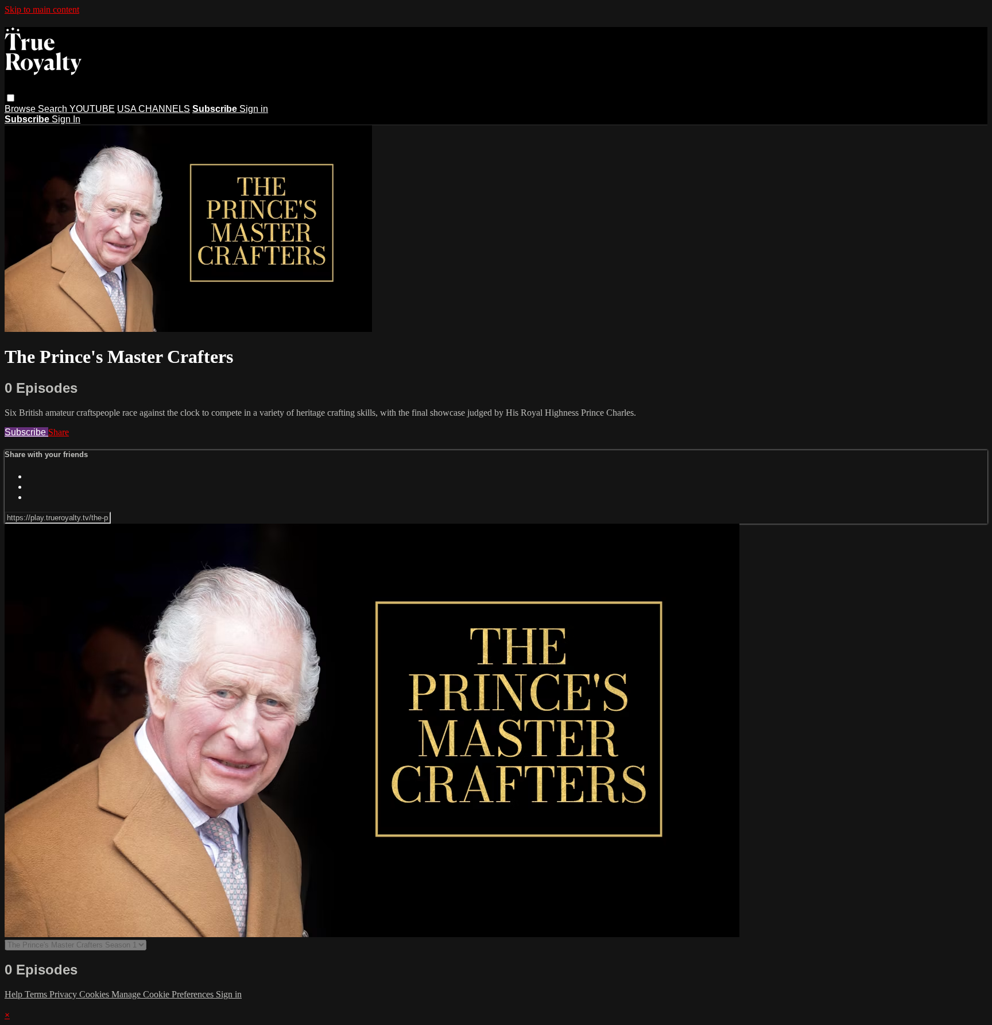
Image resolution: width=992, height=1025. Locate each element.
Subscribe (26, 432)
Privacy (64, 994)
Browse (21, 109)
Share (58, 432)
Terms (37, 994)
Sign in (253, 109)
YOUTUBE (92, 109)
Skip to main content (42, 9)
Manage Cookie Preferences (163, 994)
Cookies (95, 994)
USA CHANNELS (153, 109)
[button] (10, 98)
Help (15, 994)
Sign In (66, 119)
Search (53, 109)
